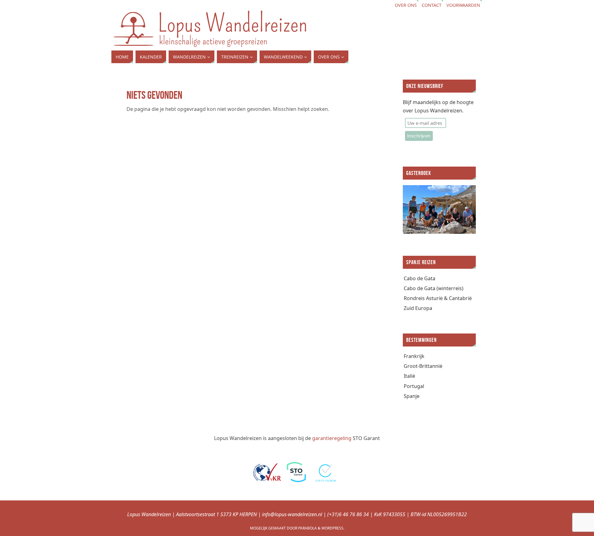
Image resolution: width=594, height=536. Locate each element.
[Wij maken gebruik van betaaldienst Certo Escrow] (326, 480)
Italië (409, 376)
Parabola (307, 528)
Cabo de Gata (419, 278)
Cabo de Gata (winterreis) (433, 288)
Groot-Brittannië (423, 366)
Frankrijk (414, 356)
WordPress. (332, 528)
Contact (431, 5)
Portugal (414, 386)
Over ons (406, 5)
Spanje (412, 396)
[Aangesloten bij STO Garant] (296, 480)
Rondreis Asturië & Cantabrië (438, 298)
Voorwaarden (463, 5)
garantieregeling (331, 438)
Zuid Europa (418, 308)
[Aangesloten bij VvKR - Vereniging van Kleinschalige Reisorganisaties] (267, 480)
